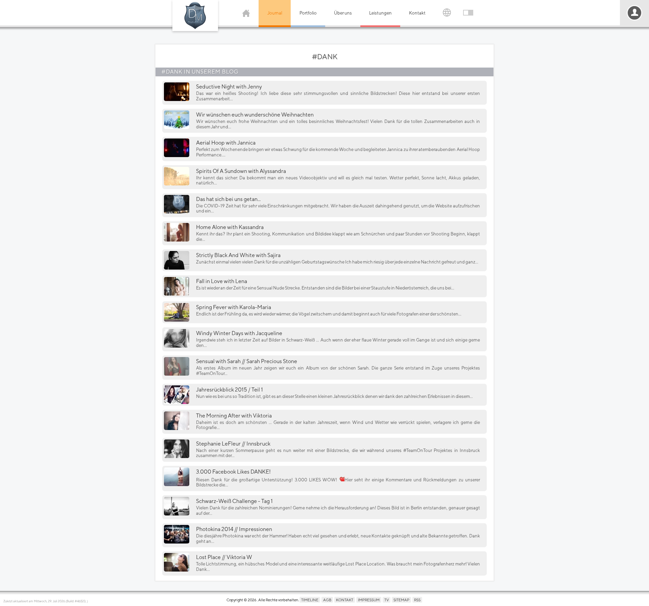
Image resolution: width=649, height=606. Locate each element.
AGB (327, 600)
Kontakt (417, 13)
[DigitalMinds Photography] (195, 15)
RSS (417, 600)
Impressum (369, 600)
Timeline (309, 600)
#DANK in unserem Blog (200, 72)
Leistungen (380, 13)
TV (386, 600)
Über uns (343, 13)
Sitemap (401, 600)
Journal (274, 13)
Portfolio (308, 13)
